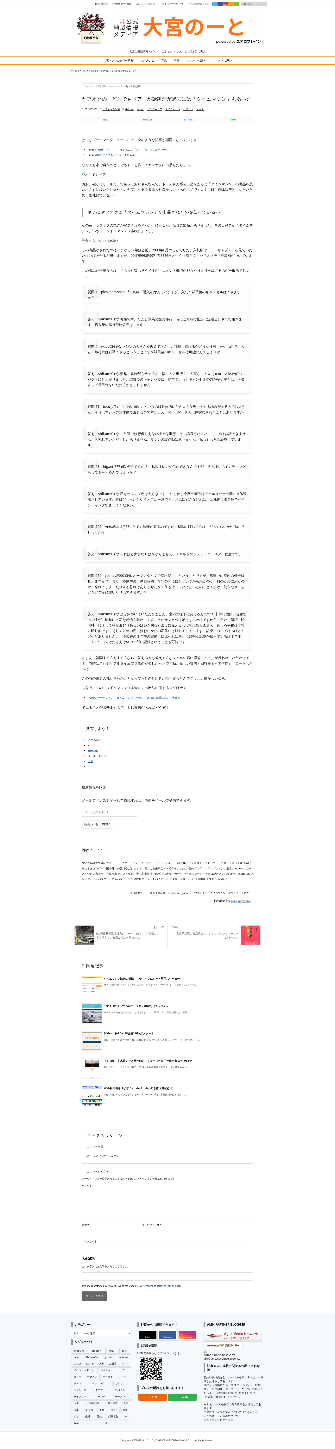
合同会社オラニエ (222, 1420)
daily (124, 1350)
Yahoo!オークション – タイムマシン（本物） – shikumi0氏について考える (134, 697)
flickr (76, 1357)
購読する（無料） (98, 824)
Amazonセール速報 (121, 3)
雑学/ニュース (108, 86)
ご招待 (112, 1363)
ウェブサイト (89, 1241)
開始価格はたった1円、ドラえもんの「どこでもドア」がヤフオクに (129, 150)
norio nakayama (241, 901)
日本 (76, 1410)
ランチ (101, 1396)
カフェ (123, 1370)
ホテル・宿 (80, 1390)
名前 (85, 1225)
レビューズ (214, 1404)
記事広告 (113, 1416)
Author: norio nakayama (220, 1355)
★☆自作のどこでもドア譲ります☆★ (111, 155)
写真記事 (94, 1403)
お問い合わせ (101, 3)
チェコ (77, 1383)
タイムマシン (172, 109)
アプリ (125, 1363)
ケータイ (108, 1376)
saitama (123, 1357)
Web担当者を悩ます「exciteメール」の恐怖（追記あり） (139, 1088)
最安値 (89, 1410)
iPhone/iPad (92, 1357)
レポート (79, 1403)
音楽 (76, 1423)
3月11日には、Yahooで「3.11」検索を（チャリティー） (139, 1006)
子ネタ (200, 109)
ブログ (119, 1383)
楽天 (113, 1410)
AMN (111, 1350)
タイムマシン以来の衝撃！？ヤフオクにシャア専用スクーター (142, 978)
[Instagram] (225, 4)
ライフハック (81, 1396)
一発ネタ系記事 (132, 86)
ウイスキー (106, 1370)
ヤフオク (188, 109)
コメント (87, 1186)
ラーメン (120, 1396)
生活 (87, 1416)
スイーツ (123, 1376)
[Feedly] (236, 4)
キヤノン (92, 1376)
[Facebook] (220, 4)
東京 (101, 1410)
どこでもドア (154, 109)
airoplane (79, 1350)
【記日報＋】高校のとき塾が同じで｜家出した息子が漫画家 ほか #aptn (148, 1061)
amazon (96, 1350)
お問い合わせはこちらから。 (224, 1396)
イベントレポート (84, 1370)
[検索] (264, 4)
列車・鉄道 (111, 1403)
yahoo (140, 109)
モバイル (120, 1390)
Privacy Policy (144, 1285)
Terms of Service (165, 1285)
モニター (100, 1390)
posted (109, 1357)
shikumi (129, 109)
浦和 (125, 1410)
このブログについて (145, 3)
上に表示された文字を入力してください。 (106, 1266)
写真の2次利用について (199, 3)
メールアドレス (151, 1225)
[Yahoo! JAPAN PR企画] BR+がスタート (129, 1033)
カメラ (77, 1376)
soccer (77, 1363)
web (101, 1363)
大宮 (125, 1403)
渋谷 (76, 1416)
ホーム (90, 86)
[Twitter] (215, 4)
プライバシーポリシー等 (172, 3)
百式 (99, 1416)
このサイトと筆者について (222, 1416)
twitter (90, 1363)
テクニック (98, 1383)
